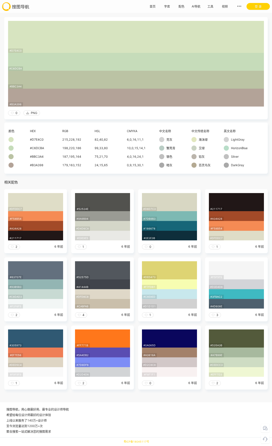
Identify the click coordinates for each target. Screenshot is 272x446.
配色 (181, 6)
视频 (225, 6)
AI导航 (196, 6)
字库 (167, 6)
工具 (210, 6)
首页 (153, 6)
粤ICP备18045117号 (136, 441)
